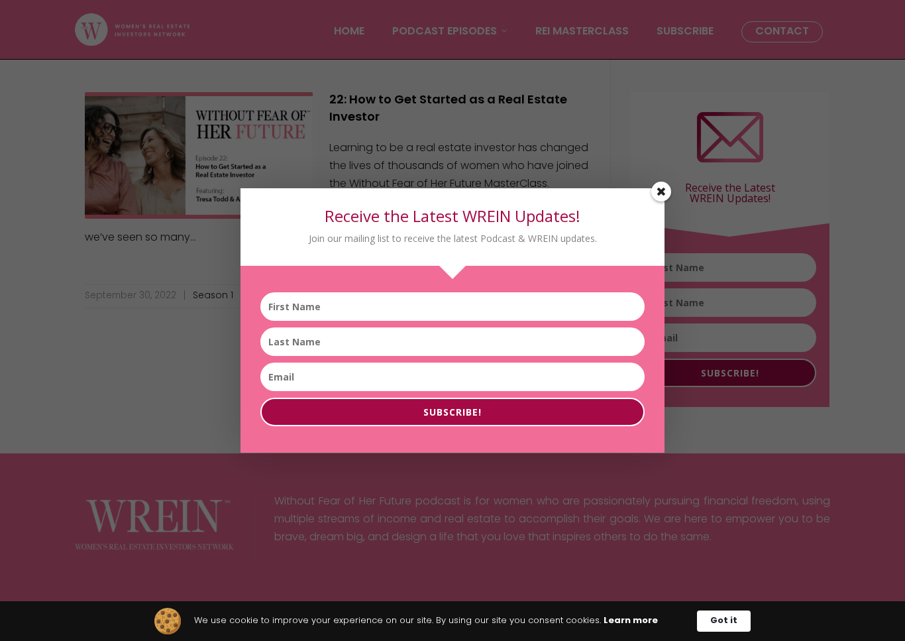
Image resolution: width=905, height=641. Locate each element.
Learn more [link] (631, 620)
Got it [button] (723, 620)
